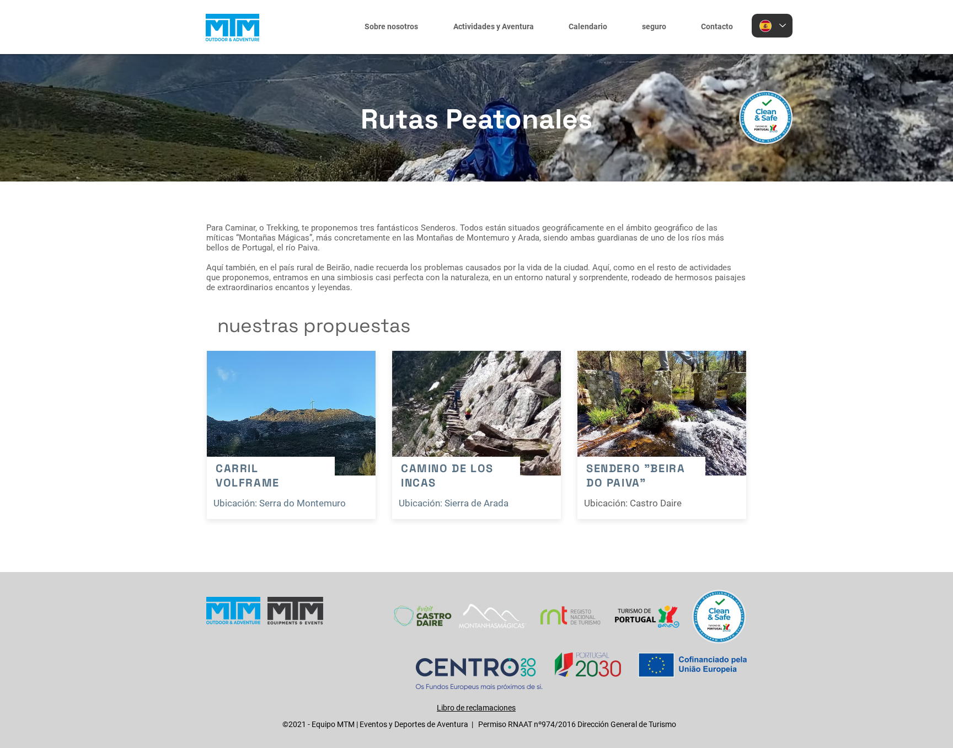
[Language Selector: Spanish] (772, 26)
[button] (490, 26)
